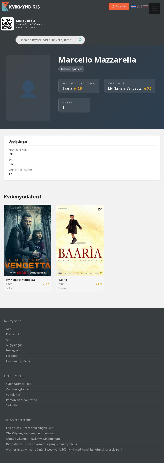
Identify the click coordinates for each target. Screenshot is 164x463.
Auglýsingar (14, 345)
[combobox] (50, 39)
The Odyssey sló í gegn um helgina (30, 433)
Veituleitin (13, 394)
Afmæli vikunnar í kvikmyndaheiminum (33, 439)
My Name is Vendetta (125, 88)
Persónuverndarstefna (21, 400)
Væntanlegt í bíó (17, 389)
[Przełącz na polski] (145, 6)
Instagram (13, 350)
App (8, 329)
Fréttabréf (13, 334)
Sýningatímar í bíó (18, 384)
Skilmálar (12, 405)
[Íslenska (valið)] (133, 6)
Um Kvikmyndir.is (18, 361)
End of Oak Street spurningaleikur (29, 428)
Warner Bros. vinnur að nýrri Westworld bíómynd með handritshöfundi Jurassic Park (64, 449)
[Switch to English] (139, 6)
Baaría (67, 88)
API (8, 340)
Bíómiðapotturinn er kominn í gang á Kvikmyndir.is (41, 444)
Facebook (12, 356)
